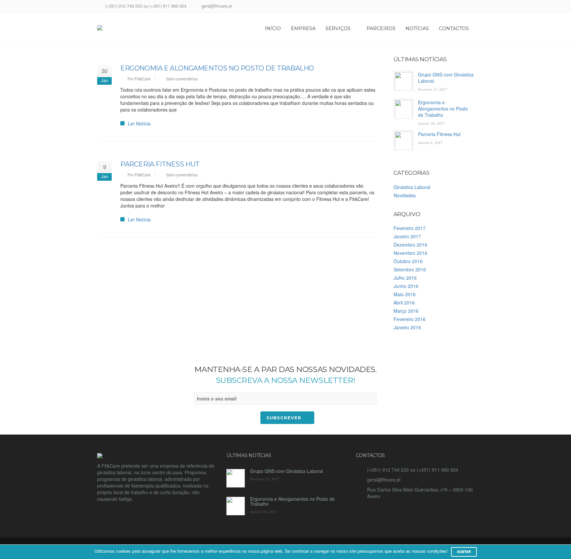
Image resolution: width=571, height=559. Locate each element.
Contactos (454, 28)
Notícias (417, 28)
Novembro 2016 (410, 253)
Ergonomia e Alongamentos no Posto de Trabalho (217, 68)
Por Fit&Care (139, 78)
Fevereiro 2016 (410, 319)
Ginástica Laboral (412, 187)
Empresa (303, 28)
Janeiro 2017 (407, 236)
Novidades (405, 195)
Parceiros (381, 28)
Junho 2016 (406, 286)
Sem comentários (182, 78)
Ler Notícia (139, 123)
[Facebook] (461, 7)
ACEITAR (464, 551)
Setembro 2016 (410, 269)
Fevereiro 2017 (410, 228)
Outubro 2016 (408, 261)
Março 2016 (406, 310)
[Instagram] (470, 7)
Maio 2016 (405, 294)
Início (273, 28)
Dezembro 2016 (410, 244)
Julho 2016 (405, 277)
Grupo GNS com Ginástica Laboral (446, 77)
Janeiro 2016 (407, 327)
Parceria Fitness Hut (160, 164)
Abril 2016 (404, 302)
